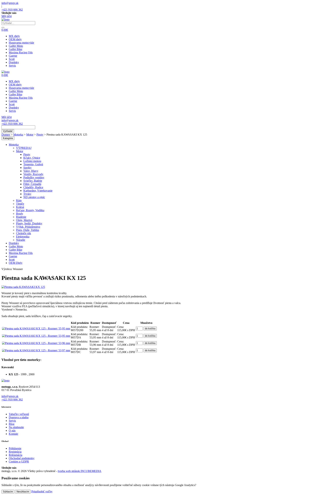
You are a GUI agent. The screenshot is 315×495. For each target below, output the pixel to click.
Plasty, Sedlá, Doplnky (29, 223)
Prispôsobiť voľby (41, 491)
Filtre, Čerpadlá (32, 184)
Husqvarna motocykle (21, 42)
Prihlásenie (15, 448)
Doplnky (14, 62)
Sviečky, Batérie (32, 180)
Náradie (20, 239)
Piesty (39, 134)
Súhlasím (8, 491)
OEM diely (15, 39)
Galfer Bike (15, 49)
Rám (19, 200)
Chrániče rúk (23, 233)
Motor (29, 134)
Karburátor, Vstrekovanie (37, 190)
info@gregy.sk (9, 3)
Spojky (27, 167)
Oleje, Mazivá (24, 220)
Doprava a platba (18, 417)
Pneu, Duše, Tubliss (27, 230)
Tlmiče (20, 203)
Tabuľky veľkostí (19, 414)
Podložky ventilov (33, 177)
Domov (5, 134)
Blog (11, 423)
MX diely (14, 36)
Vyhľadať (8, 131)
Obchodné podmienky (21, 458)
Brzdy (19, 213)
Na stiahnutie (16, 427)
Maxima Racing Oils (21, 52)
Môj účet (6, 16)
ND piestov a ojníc (34, 197)
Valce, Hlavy (30, 170)
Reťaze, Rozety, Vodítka (30, 210)
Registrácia (15, 451)
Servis (12, 65)
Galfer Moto (16, 45)
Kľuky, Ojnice (31, 157)
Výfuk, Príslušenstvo (28, 226)
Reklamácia (15, 455)
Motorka (18, 134)
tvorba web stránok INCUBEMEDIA (79, 471)
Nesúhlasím (23, 491)
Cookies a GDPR (19, 461)
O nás (12, 430)
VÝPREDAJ (23, 147)
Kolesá (20, 207)
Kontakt (13, 433)
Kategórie (8, 138)
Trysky (27, 193)
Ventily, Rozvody (33, 174)
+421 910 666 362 (12, 9)
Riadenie (21, 216)
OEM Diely (15, 262)
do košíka (150, 328)
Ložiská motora (32, 161)
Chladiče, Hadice (33, 187)
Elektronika (22, 236)
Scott (12, 59)
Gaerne (13, 55)
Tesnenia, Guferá (33, 164)
